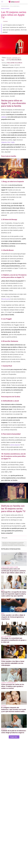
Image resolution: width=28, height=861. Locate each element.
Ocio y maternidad (14, 6)
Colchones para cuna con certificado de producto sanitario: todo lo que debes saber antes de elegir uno (13, 571)
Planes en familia (5, 8)
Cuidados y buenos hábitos (8, 682)
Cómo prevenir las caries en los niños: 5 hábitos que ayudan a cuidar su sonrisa (12, 686)
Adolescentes (5, 659)
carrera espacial (15, 445)
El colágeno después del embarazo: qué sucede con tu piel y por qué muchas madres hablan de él (13, 709)
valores (3, 117)
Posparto (3, 705)
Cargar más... (14, 737)
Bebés (2, 613)
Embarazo (4, 729)
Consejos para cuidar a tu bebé (9, 567)
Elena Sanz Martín (16, 59)
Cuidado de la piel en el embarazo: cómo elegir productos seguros (13, 731)
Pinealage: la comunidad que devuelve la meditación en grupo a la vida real (13, 640)
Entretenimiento (5, 6)
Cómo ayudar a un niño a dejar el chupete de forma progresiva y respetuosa (13, 617)
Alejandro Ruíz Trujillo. (8, 142)
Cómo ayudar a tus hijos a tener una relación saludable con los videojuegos (12, 663)
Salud (2, 590)
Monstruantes (6, 299)
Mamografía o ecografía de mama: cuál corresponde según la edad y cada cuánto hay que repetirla (13, 594)
